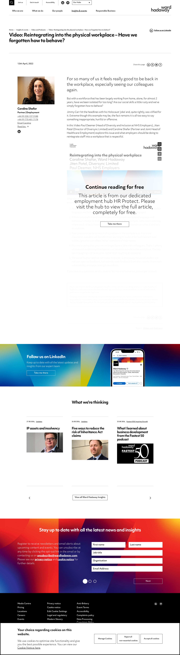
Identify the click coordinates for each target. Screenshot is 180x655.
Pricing (21, 608)
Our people (57, 11)
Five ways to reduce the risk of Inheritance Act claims (88, 432)
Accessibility (50, 2)
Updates (39, 422)
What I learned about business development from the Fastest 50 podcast (132, 434)
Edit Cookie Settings (57, 611)
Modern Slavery (55, 619)
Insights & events (79, 11)
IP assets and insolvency (43, 428)
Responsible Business (105, 11)
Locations (22, 611)
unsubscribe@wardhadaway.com (57, 555)
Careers (21, 615)
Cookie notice (53, 608)
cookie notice (66, 559)
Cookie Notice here (29, 648)
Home (11, 30)
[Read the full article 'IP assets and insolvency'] (45, 443)
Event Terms (83, 608)
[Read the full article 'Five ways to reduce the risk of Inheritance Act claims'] (90, 450)
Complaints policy (85, 615)
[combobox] (82, 2)
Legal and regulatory (57, 615)
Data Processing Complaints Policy (85, 621)
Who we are (17, 11)
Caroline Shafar (27, 109)
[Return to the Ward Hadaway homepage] (161, 8)
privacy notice (43, 559)
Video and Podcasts (38, 30)
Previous (30, 498)
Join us (20, 2)
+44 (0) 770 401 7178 (28, 120)
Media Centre (24, 604)
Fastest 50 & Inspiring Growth (137, 422)
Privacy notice (54, 604)
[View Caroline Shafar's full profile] (36, 90)
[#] (11, 2)
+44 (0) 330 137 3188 (28, 116)
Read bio (22, 127)
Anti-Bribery (83, 604)
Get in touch (34, 2)
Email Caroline (24, 123)
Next (150, 498)
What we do (37, 11)
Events (21, 619)
